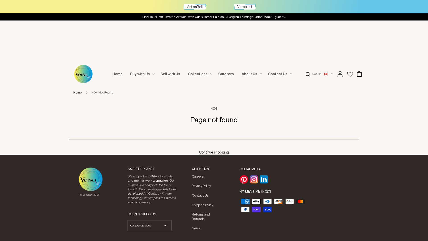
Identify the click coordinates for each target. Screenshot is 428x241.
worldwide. (161, 180)
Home (77, 92)
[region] (214, 17)
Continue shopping (214, 152)
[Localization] (328, 74)
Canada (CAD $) (141, 225)
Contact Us (200, 195)
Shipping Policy (202, 205)
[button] (313, 74)
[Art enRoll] (206, 4)
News (196, 228)
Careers (198, 176)
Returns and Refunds (201, 216)
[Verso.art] (255, 4)
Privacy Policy (201, 185)
